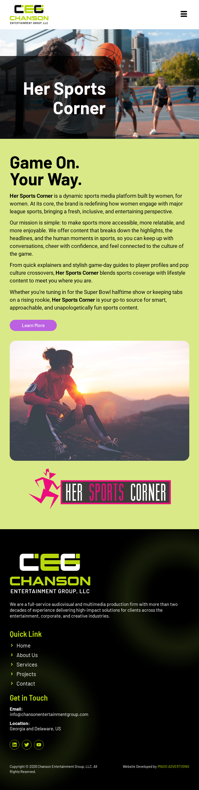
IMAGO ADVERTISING (173, 766)
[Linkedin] (14, 745)
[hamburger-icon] (183, 15)
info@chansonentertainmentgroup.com (49, 714)
